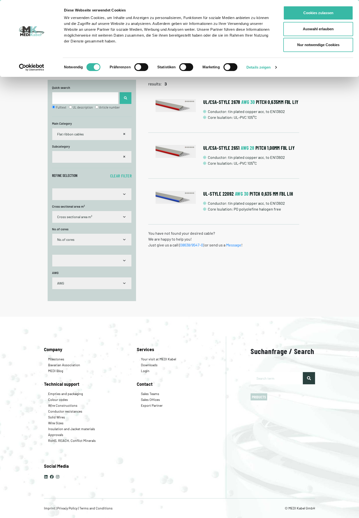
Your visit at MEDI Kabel (158, 359)
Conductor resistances (65, 411)
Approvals (55, 435)
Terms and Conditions (96, 508)
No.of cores (60, 229)
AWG (55, 273)
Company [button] (53, 349)
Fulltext (61, 107)
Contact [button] (145, 384)
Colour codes (58, 399)
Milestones (56, 359)
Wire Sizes (55, 423)
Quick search (61, 88)
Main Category (62, 123)
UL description (83, 107)
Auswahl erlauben (318, 29)
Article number (109, 107)
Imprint (50, 508)
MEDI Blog (55, 371)
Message (233, 245)
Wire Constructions (62, 405)
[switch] (141, 67)
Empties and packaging (65, 394)
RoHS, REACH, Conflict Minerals (72, 440)
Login (145, 371)
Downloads (149, 365)
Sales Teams (150, 394)
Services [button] (145, 349)
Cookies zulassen (318, 13)
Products (259, 397)
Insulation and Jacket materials (71, 429)
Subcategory (61, 146)
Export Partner (152, 405)
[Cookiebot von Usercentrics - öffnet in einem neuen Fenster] (31, 67)
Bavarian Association (64, 365)
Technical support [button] (61, 384)
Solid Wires (56, 417)
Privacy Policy (67, 508)
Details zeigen (258, 67)
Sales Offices (150, 399)
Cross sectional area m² (68, 206)
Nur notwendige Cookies (318, 45)
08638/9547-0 (191, 245)
